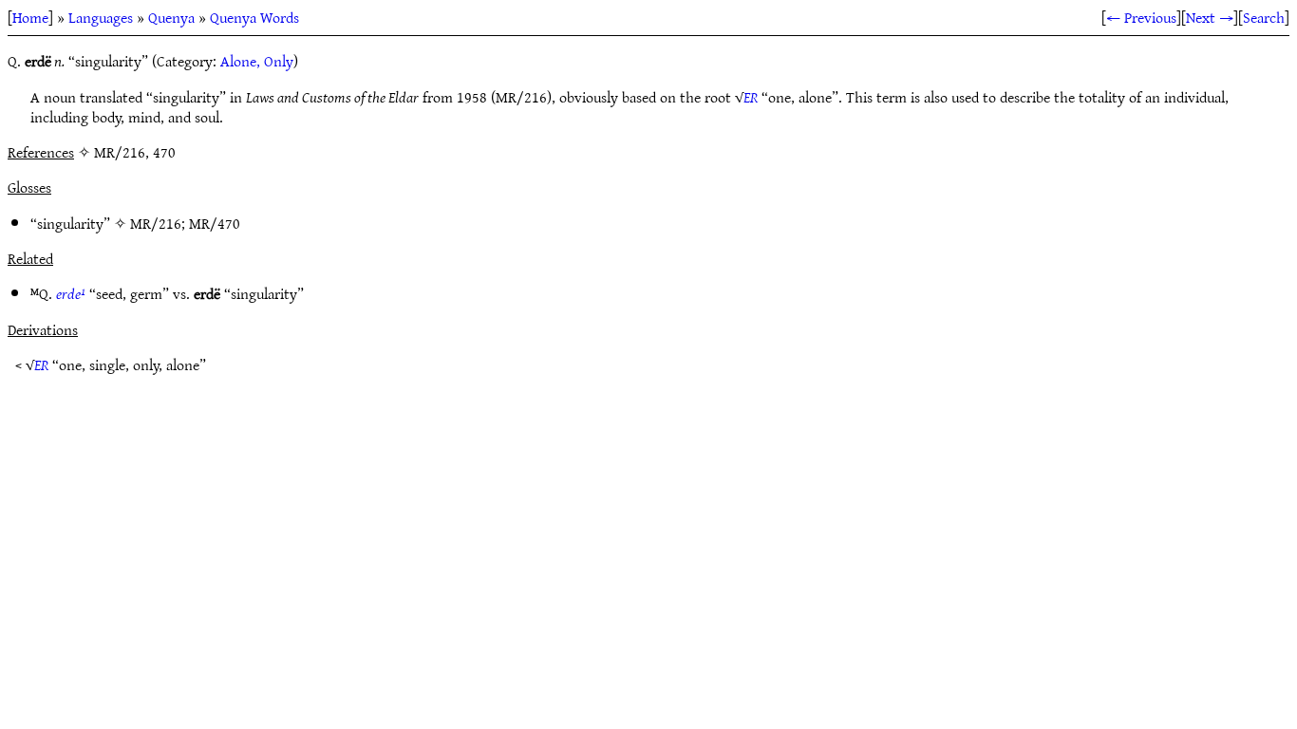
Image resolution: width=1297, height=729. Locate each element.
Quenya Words (254, 17)
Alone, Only (256, 60)
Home (30, 17)
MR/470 (214, 223)
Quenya (171, 17)
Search (1264, 17)
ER (750, 97)
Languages (100, 17)
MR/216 (155, 223)
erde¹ (70, 293)
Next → (1209, 17)
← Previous (1141, 17)
